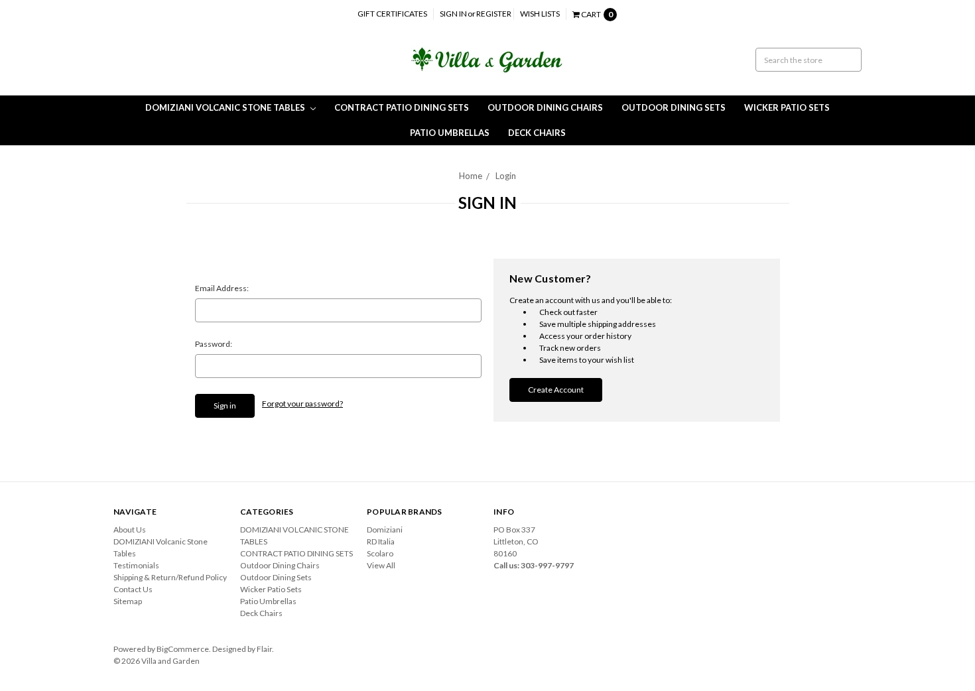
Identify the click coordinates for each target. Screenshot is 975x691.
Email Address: (222, 288)
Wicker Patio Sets (787, 107)
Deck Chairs (537, 132)
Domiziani (385, 529)
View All (381, 565)
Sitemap (127, 601)
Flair (264, 649)
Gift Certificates (392, 14)
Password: (213, 344)
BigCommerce (183, 649)
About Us (129, 529)
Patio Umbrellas (449, 132)
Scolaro (380, 553)
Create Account (556, 390)
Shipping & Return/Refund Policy (170, 577)
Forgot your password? (302, 403)
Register (493, 14)
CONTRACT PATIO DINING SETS (401, 107)
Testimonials (136, 565)
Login (505, 175)
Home (470, 175)
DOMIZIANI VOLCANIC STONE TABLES (226, 107)
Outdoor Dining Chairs (545, 107)
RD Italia (381, 541)
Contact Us (133, 589)
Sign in (453, 14)
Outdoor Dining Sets (673, 107)
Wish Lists (540, 14)
